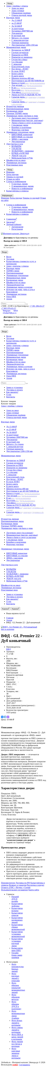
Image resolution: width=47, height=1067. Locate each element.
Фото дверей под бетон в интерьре (17, 1043)
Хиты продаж (12, 174)
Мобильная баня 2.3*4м (22, 158)
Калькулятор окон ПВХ (17, 949)
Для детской (26, 85)
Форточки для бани (20, 130)
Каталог (8, 404)
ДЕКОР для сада (18, 155)
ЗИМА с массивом (19, 139)
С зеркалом (16, 64)
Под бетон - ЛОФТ (19, 69)
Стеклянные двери (19, 125)
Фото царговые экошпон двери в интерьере (15, 1053)
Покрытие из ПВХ (19, 55)
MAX (16, 311)
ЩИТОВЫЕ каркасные (22, 134)
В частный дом (18, 35)
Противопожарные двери (17, 109)
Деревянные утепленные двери (20, 132)
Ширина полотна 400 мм (22, 78)
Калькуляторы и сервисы (17, 191)
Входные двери (13, 18)
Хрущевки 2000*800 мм (22, 31)
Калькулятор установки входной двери (17, 942)
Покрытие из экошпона (21, 57)
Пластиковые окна (14, 165)
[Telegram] (5, 717)
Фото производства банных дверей (17, 967)
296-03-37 (36, 306)
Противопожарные (14, 273)
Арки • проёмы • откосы (17, 6)
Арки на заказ (17, 8)
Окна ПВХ (11, 296)
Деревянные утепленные (17, 275)
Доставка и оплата (14, 390)
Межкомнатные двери (16, 47)
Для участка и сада (14, 144)
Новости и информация (22, 188)
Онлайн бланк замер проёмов (16, 955)
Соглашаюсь (24, 1065)
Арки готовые (17, 11)
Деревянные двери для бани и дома (22, 116)
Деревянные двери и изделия (19, 287)
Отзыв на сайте (13, 179)
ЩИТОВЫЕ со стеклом (22, 137)
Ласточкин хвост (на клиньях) (24, 118)
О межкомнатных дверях (22, 186)
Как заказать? (12, 392)
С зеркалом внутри (19, 40)
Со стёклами (17, 62)
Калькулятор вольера (17, 909)
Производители (8, 883)
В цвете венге (17, 76)
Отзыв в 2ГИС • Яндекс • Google (15, 887)
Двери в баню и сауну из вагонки (26, 123)
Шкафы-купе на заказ (15, 160)
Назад (9, 3)
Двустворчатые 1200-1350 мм (24, 45)
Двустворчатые (18, 141)
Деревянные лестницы (16, 163)
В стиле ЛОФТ (18, 71)
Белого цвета (17, 73)
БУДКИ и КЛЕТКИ (20, 153)
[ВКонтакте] (2, 717)
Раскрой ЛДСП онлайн (15, 898)
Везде (8, 257)
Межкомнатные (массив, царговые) (27, 120)
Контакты (10, 397)
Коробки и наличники (21, 127)
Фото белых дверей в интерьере (16, 1022)
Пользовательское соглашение (14, 890)
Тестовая (10, 259)
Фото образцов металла (15, 997)
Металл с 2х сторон (20, 38)
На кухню (25, 90)
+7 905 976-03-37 (8, 308)
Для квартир (17, 33)
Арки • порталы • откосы (17, 266)
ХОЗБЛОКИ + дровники (22, 151)
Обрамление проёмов (21, 13)
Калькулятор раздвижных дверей (17, 920)
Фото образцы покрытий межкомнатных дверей (18, 987)
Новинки (10, 172)
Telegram (6, 311)
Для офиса (24, 92)
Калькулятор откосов (17, 914)
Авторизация (17, 227)
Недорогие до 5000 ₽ (20, 50)
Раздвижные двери (14, 111)
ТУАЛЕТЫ (16, 148)
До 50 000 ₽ (16, 26)
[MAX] (8, 717)
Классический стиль (20, 66)
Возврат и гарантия (17, 885)
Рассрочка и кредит (35, 885)
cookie (15, 1065)
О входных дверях (19, 184)
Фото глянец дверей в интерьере (17, 1029)
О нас (8, 394)
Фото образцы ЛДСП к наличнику (16, 1005)
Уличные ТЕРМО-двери (17, 113)
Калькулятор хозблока (17, 905)
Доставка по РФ (23, 883)
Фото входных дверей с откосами (15, 977)
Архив (9, 299)
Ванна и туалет (28, 83)
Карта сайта (33, 890)
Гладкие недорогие (19, 52)
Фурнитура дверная (15, 106)
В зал (23, 88)
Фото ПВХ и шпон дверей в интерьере (17, 1036)
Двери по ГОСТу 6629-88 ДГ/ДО (26, 95)
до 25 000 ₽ (16, 23)
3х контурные (17, 28)
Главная (9, 618)
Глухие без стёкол (19, 59)
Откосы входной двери (21, 15)
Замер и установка (14, 387)
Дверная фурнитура (15, 285)
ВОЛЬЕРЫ (16, 146)
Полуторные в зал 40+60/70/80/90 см (27, 81)
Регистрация (17, 229)
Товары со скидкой (14, 177)
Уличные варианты (20, 43)
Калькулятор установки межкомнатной (18, 934)
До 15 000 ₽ (16, 20)
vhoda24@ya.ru (9, 313)
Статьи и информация (16, 181)
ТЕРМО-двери (12, 271)
